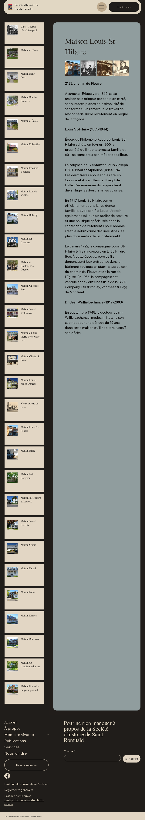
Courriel (69, 751)
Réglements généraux (18, 790)
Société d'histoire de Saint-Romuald (27, 7)
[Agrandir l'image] (72, 68)
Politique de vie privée (17, 796)
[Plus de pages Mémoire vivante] (48, 735)
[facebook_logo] (7, 776)
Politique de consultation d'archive (26, 784)
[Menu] (102, 7)
